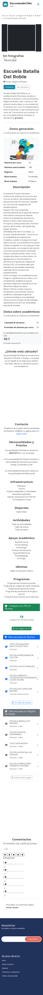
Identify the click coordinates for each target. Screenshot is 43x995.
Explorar (5, 968)
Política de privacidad (10, 976)
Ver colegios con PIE (22, 628)
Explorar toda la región (22, 777)
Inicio (4, 15)
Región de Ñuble (25, 15)
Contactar (9, 87)
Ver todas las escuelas (23, 703)
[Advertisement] (21, 810)
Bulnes (38, 15)
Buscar (12, 15)
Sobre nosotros (8, 964)
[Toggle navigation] (38, 4)
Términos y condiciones (11, 972)
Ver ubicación (23, 87)
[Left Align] (5, 854)
